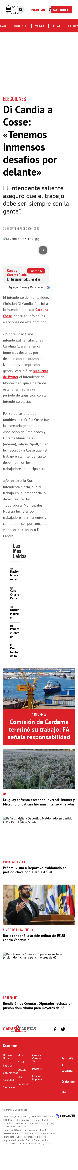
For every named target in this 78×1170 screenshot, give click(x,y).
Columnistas (10, 1073)
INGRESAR (38, 10)
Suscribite (36, 271)
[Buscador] (21, 10)
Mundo (40, 25)
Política (7, 1065)
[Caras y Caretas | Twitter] (62, 1029)
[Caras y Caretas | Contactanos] (70, 1028)
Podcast (37, 1069)
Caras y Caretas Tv (36, 1058)
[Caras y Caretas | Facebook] (54, 1029)
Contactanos (69, 1081)
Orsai (56, 25)
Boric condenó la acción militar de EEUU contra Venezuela (34, 937)
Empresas (23, 1084)
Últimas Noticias (8, 1056)
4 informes (39, 714)
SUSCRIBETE (61, 10)
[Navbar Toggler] (11, 10)
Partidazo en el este (16, 861)
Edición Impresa (37, 1077)
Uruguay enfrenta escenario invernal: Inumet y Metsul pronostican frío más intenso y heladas (39, 801)
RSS (64, 1092)
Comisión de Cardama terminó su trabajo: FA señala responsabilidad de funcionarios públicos (39, 737)
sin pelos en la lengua (18, 929)
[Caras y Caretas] (19, 1032)
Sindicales (20, 25)
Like (20, 1077)
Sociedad (8, 1080)
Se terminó (10, 997)
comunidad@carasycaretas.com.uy (21, 1129)
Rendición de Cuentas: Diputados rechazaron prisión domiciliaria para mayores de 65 (38, 1005)
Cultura (22, 1069)
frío (5, 793)
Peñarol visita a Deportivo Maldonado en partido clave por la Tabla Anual (35, 869)
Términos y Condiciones (15, 1109)
